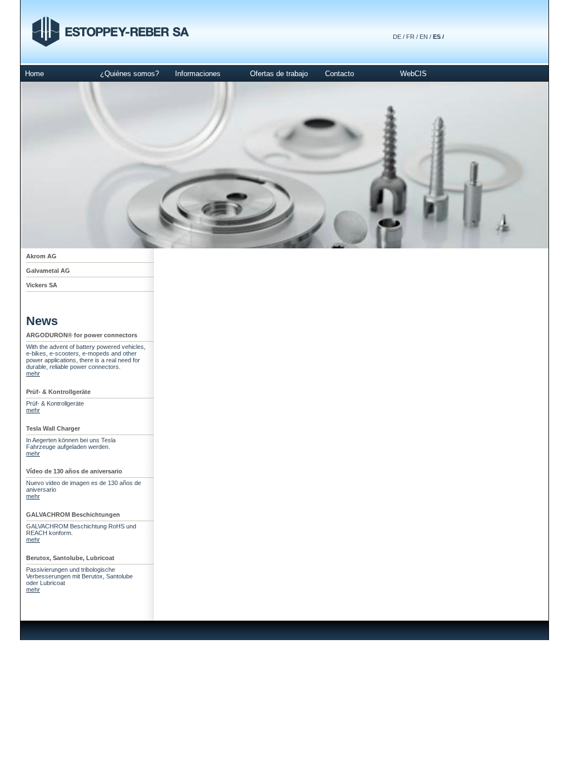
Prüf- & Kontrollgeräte (58, 391)
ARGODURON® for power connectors (81, 335)
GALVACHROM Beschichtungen (73, 514)
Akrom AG (41, 256)
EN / (425, 36)
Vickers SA (41, 285)
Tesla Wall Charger (53, 428)
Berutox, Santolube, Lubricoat (70, 558)
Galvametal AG (48, 270)
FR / (412, 36)
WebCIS (413, 73)
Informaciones (198, 73)
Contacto (339, 73)
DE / (399, 36)
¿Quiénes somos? (129, 73)
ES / (438, 36)
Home (34, 73)
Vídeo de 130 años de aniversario (74, 471)
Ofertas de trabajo (279, 73)
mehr (33, 373)
